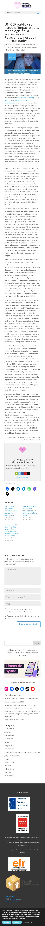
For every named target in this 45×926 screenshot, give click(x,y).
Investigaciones (32, 47)
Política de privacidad (13, 899)
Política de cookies (12, 902)
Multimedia (8, 766)
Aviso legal (10, 896)
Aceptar (6, 922)
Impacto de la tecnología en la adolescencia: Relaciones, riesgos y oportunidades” (21, 100)
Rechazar (17, 922)
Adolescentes (9, 729)
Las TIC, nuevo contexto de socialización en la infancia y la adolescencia (10, 510)
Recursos (7, 772)
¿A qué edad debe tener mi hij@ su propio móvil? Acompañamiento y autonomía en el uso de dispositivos (11, 530)
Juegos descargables (11, 756)
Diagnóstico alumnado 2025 (14, 720)
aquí (16, 916)
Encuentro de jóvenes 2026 (14, 702)
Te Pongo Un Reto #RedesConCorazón (21, 45)
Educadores (15, 47)
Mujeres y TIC (9, 762)
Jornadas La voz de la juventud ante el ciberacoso (22, 752)
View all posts (22, 477)
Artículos (7, 732)
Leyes (6, 759)
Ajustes (27, 922)
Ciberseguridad (9, 735)
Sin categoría (9, 776)
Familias (23, 47)
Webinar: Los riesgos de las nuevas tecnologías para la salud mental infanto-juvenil (30, 510)
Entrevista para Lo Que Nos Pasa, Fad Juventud (21, 698)
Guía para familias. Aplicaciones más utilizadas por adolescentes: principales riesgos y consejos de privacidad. (22, 713)
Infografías (8, 745)
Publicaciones (9, 50)
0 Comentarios (21, 50)
